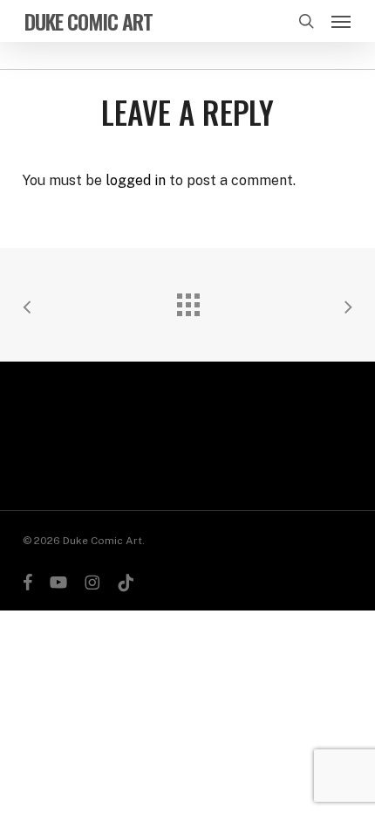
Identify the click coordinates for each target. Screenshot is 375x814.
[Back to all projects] (187, 300)
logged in (136, 180)
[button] (341, 21)
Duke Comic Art (88, 20)
